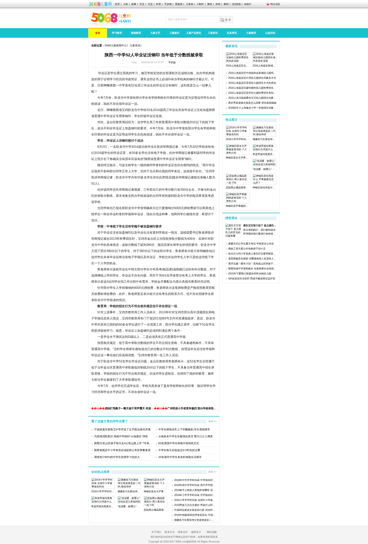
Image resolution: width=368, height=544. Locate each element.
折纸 (217, 4)
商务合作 (183, 532)
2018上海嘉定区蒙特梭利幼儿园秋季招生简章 (252, 87)
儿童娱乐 (174, 32)
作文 (142, 4)
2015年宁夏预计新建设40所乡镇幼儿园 (249, 273)
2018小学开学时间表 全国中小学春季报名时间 (195, 500)
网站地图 (275, 4)
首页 (117, 4)
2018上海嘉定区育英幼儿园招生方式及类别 (252, 82)
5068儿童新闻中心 (116, 45)
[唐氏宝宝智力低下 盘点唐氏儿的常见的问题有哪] (233, 235)
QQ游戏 (236, 4)
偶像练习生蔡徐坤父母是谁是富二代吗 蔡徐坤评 (195, 520)
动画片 (247, 4)
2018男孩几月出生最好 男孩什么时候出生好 (195, 505)
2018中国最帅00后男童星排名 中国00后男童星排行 (195, 515)
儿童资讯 (213, 32)
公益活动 (270, 32)
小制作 (200, 4)
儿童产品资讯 (193, 32)
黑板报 (178, 4)
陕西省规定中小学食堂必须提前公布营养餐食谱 (122, 450)
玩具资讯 (232, 32)
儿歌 (125, 4)
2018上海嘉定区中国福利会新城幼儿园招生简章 (252, 72)
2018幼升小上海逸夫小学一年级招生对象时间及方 (252, 107)
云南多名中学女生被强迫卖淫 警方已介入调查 (185, 436)
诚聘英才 (196, 532)
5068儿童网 (100, 4)
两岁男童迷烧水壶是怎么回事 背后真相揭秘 (252, 102)
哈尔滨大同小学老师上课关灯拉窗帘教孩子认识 (252, 253)
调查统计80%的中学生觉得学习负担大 (117, 457)
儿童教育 (251, 32)
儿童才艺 (155, 32)
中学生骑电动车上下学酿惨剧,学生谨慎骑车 (184, 429)
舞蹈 (226, 4)
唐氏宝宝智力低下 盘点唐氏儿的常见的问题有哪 (260, 225)
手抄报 (168, 4)
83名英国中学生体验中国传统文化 (178, 443)
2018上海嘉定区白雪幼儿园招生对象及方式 (252, 77)
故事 (133, 4)
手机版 (172, 62)
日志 (150, 4)
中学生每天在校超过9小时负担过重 (179, 450)
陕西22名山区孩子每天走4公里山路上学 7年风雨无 (123, 443)
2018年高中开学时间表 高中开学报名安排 (195, 485)
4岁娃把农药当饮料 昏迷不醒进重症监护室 (251, 278)
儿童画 (189, 4)
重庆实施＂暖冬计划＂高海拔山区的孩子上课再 (252, 263)
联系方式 (170, 532)
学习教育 (117, 32)
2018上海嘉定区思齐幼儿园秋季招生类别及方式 (252, 92)
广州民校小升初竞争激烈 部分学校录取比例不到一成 (198, 408)
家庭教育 (136, 32)
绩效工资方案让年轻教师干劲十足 (247, 248)
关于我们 (156, 532)
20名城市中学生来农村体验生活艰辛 (180, 457)
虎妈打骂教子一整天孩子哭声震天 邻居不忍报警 (133, 408)
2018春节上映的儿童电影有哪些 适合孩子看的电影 (195, 490)
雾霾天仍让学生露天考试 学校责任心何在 (251, 243)
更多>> (212, 421)
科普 (158, 4)
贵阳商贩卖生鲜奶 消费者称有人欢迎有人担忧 (252, 258)
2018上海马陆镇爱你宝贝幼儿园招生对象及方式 (252, 97)
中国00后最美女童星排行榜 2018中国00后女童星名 (195, 510)
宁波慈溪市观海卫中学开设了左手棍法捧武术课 (122, 429)
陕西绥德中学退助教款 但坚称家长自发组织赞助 (252, 268)
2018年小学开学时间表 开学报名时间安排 (195, 495)
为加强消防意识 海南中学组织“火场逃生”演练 (121, 436)
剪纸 (209, 4)
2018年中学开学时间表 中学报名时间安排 (195, 480)
